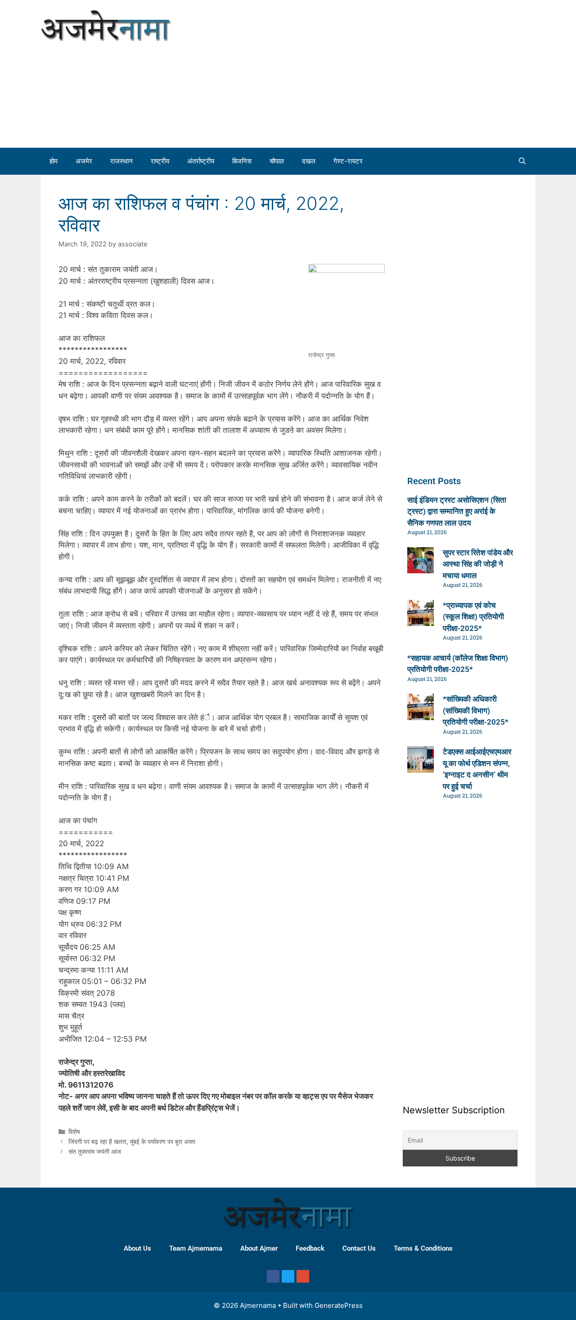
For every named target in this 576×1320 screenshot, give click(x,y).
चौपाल (277, 161)
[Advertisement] (432, 72)
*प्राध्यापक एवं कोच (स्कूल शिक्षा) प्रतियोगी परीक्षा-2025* (473, 617)
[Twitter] (288, 1276)
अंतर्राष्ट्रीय (200, 161)
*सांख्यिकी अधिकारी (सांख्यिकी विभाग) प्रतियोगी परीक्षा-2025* (475, 710)
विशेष (74, 1131)
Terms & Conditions (423, 1248)
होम (54, 161)
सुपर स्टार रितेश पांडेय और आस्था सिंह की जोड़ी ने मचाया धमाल (478, 564)
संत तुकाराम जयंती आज (94, 1151)
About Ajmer (259, 1248)
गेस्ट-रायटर (348, 161)
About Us (137, 1248)
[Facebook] (273, 1276)
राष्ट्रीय (160, 161)
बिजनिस (242, 161)
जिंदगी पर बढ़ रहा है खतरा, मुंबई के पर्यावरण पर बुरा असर (131, 1141)
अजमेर (84, 161)
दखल (308, 161)
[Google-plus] (303, 1276)
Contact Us (359, 1248)
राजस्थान (121, 161)
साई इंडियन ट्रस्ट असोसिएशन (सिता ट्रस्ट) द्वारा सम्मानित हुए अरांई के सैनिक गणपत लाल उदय (456, 511)
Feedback (310, 1248)
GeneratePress (339, 1305)
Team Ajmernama (195, 1248)
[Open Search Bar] (522, 161)
